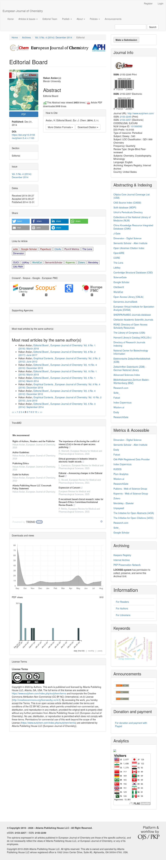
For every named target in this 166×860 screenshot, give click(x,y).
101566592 (136, 126)
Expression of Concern (69, 487)
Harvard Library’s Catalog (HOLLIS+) (132, 337)
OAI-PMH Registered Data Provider (131, 459)
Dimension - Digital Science (127, 238)
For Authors (122, 608)
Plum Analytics (120, 474)
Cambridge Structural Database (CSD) (133, 272)
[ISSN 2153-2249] (123, 83)
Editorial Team (49, 18)
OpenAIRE (118, 253)
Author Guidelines (20, 452)
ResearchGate (120, 417)
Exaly (116, 412)
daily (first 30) (79, 650)
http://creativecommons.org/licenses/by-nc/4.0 (36, 700)
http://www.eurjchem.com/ (141, 113)
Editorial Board (41, 345)
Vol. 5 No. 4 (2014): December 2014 (53, 37)
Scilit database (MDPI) (124, 207)
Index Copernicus (122, 402)
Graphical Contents (43, 358)
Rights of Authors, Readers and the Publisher (33, 441)
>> (41, 412)
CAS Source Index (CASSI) (127, 202)
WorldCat (37, 262)
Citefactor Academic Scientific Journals (133, 319)
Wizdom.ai (118, 407)
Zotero (81, 262)
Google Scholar (29, 249)
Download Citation (87, 127)
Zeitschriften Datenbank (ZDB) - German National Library (129, 368)
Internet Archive (121, 560)
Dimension (18, 253)
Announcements (113, 18)
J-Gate (116, 233)
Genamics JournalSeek (125, 301)
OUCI (16, 262)
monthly (91, 650)
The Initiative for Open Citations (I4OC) (133, 517)
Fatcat (116, 397)
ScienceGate (120, 277)
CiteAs (57, 249)
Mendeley (93, 262)
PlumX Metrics (71, 249)
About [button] (80, 18)
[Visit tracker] (114, 750)
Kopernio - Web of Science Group (130, 493)
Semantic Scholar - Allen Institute (130, 243)
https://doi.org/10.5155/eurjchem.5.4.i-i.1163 (23, 136)
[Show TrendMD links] (101, 521)
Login (160, 3)
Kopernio (70, 262)
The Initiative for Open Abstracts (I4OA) (133, 513)
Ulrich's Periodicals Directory (128, 212)
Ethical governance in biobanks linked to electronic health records (78, 460)
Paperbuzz (45, 249)
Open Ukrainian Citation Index (128, 248)
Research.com (120, 387)
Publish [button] (66, 18)
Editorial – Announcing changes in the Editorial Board (80, 474)
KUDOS (117, 469)
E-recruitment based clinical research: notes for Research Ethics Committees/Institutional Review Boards (81, 502)
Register (148, 3)
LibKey (25, 262)
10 (36, 412)
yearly (100, 650)
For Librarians (123, 615)
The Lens (87, 249)
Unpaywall (118, 508)
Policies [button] (94, 18)
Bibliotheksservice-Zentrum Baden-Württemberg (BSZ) (131, 381)
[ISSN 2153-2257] (123, 103)
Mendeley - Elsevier (123, 503)
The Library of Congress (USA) (129, 332)
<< (13, 412)
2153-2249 (125, 116)
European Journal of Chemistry (23, 11)
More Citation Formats (59, 127)
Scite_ (116, 392)
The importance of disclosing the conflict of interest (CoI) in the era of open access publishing (79, 444)
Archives (26, 37)
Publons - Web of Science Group (130, 488)
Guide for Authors (20, 474)
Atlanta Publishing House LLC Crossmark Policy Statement (31, 487)
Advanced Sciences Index (126, 374)
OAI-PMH (18, 266)
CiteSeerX (118, 287)
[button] (21, 221)
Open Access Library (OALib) (128, 296)
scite (15, 249)
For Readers (122, 601)
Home (10, 18)
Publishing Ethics (20, 463)
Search (152, 27)
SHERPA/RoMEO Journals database (132, 314)
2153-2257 (125, 119)
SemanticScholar (53, 262)
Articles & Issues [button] (27, 18)
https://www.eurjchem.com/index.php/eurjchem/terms (39, 693)
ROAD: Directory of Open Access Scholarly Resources (130, 326)
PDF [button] (23, 114)
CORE (116, 257)
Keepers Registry (122, 555)
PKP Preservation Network (127, 564)
